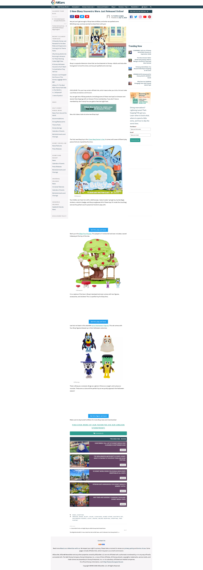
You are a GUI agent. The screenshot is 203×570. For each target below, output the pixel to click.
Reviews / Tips (123, 7)
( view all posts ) (57, 95)
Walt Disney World (63, 7)
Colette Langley (118, 16)
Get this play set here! (98, 230)
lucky (89, 518)
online (95, 518)
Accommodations (58, 118)
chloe (91, 516)
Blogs (113, 7)
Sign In (145, 7)
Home (53, 7)
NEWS (54, 102)
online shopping (104, 518)
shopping (114, 518)
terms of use (141, 548)
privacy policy (129, 548)
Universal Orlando (102, 7)
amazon (75, 516)
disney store (107, 516)
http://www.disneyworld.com (113, 562)
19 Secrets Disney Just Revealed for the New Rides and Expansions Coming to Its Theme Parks (59, 46)
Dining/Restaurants (58, 122)
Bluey (86, 516)
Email (132, 132)
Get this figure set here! (98, 416)
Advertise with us (74, 548)
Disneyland (75, 7)
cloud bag (98, 516)
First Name (133, 126)
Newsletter (134, 7)
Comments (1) (99, 433)
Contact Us (101, 541)
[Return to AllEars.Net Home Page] (63, 4)
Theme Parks (56, 125)
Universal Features (58, 187)
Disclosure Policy (59, 216)
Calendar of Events (58, 131)
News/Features (57, 146)
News (54, 160)
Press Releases (57, 149)
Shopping (80, 515)
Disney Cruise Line (88, 7)
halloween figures (79, 518)
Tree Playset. (85, 234)
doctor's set (118, 516)
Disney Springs (57, 128)
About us (63, 548)
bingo (81, 516)
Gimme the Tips (135, 140)
